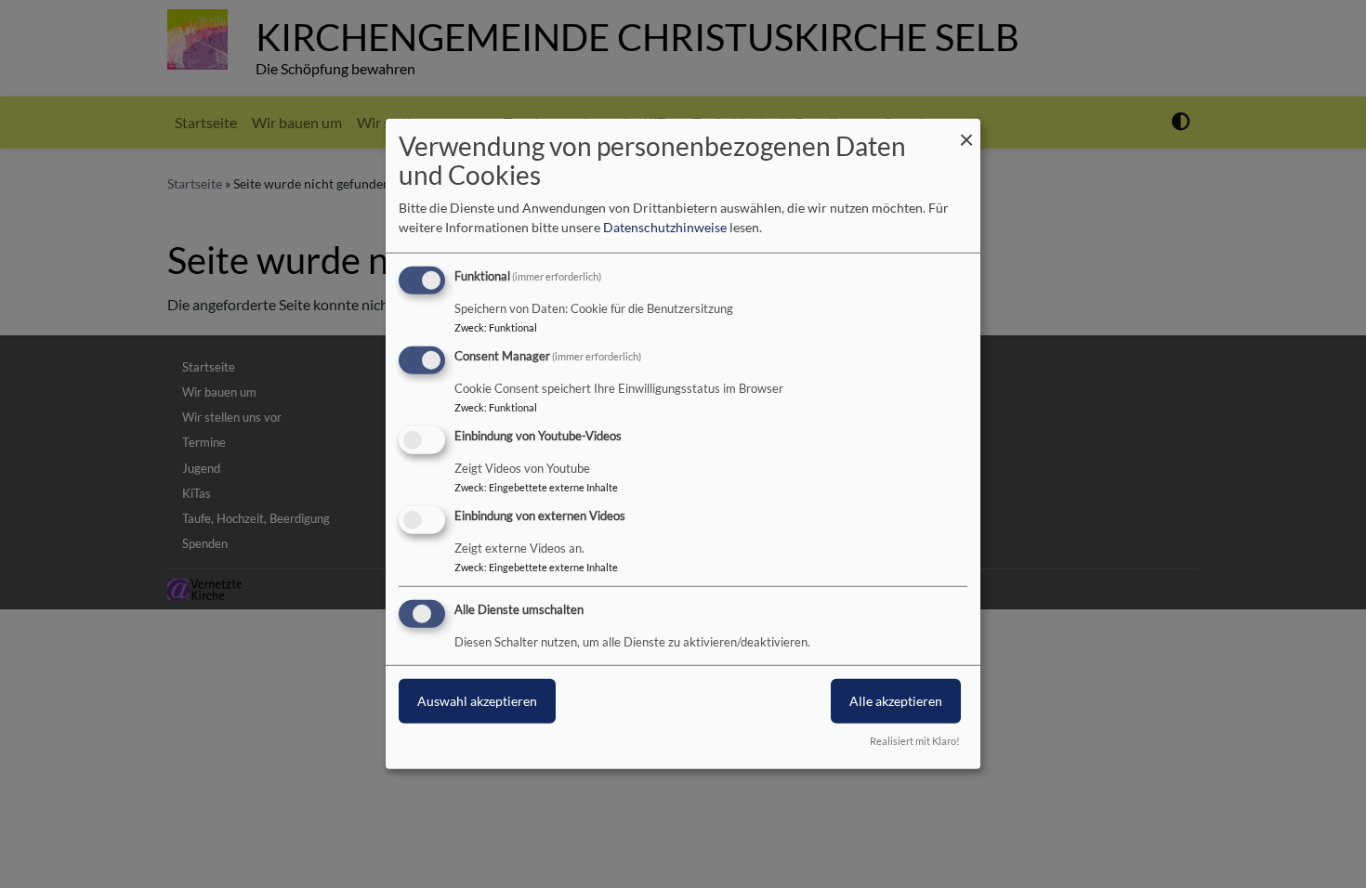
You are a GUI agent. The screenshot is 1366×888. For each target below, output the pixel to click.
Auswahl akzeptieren (477, 700)
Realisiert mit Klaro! (915, 741)
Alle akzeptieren (895, 700)
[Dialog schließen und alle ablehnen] (966, 130)
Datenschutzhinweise (665, 227)
